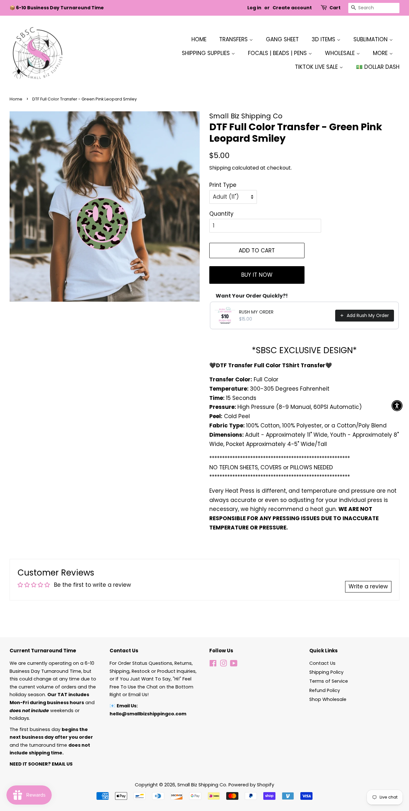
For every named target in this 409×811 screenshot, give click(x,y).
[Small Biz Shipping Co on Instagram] (223, 664)
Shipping (220, 167)
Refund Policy (324, 690)
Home (198, 39)
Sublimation (371, 39)
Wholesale (340, 53)
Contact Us (322, 663)
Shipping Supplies (206, 53)
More (381, 53)
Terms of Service (328, 681)
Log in (254, 7)
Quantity (221, 214)
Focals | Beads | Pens (278, 53)
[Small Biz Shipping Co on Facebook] (213, 664)
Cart (335, 7)
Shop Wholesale (327, 699)
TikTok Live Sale (317, 67)
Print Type (222, 185)
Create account (292, 7)
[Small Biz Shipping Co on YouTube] (233, 664)
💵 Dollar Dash (377, 67)
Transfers (234, 39)
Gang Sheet (282, 39)
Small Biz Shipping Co (201, 785)
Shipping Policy (326, 672)
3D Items (324, 39)
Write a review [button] (368, 586)
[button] (397, 405)
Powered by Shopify (251, 785)
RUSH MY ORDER (256, 312)
